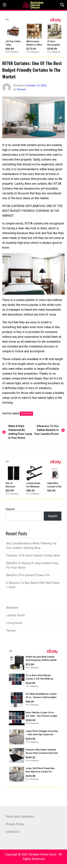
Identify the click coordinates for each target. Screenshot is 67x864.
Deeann (21, 89)
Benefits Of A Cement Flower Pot (28, 575)
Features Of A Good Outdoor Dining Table (33, 555)
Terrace (11, 630)
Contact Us (13, 832)
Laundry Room (15, 615)
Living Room (14, 623)
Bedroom (26, 413)
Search (10, 509)
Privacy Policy (15, 824)
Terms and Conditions (20, 816)
